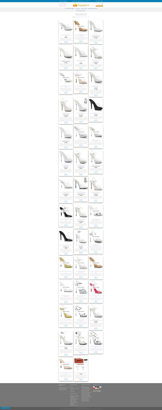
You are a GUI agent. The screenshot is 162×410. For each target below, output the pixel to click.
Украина (66, 387)
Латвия (60, 388)
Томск (85, 397)
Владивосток (84, 399)
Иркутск (83, 391)
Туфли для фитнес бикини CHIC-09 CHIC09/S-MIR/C (96, 347)
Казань (88, 391)
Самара (90, 396)
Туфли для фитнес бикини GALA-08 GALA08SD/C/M (81, 272)
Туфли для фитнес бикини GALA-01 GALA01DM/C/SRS (81, 193)
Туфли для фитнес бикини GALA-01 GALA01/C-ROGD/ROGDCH (80, 35)
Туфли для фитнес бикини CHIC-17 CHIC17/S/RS (81, 320)
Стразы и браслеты (84, 8)
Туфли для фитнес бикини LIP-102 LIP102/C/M (80, 140)
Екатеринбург (84, 390)
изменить (66, 3)
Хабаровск (88, 390)
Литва (62, 388)
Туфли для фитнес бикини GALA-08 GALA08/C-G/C (65, 320)
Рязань (88, 396)
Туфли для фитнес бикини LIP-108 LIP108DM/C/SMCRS (66, 114)
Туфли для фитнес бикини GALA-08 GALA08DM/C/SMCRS (96, 193)
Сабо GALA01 (72, 404)
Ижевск (85, 391)
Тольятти (88, 397)
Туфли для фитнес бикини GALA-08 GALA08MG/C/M (96, 61)
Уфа (85, 398)
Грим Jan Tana (78, 8)
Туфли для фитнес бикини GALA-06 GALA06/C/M (81, 245)
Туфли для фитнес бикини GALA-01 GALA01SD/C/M (81, 61)
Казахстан (60, 387)
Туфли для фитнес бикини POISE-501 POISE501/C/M (96, 141)
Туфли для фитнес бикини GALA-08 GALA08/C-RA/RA (95, 296)
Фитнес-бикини (72, 403)
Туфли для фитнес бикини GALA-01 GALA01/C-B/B (65, 245)
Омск (82, 395)
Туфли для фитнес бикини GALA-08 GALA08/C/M (81, 220)
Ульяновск (87, 398)
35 (76, 17)
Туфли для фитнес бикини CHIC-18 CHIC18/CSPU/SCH (96, 245)
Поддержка (72, 389)
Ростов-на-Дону (84, 396)
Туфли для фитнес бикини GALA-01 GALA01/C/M (96, 35)
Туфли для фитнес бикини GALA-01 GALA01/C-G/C (65, 272)
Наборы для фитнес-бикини (80, 10)
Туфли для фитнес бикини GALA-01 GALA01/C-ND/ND (65, 373)
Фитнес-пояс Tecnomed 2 (74, 405)
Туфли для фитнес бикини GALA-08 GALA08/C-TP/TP (80, 86)
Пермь (90, 395)
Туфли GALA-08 (72, 396)
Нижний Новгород (86, 393)
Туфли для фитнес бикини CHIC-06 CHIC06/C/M (66, 346)
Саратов (83, 397)
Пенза (87, 395)
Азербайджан (61, 389)
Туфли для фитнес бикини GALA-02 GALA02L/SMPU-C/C (96, 220)
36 (78, 17)
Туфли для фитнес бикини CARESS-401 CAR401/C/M (65, 193)
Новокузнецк (84, 394)
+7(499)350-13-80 (62, 5)
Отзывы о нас (72, 391)
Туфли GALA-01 (72, 395)
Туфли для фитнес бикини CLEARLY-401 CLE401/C (65, 86)
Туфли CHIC (77, 396)
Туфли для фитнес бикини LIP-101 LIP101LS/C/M (81, 114)
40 (85, 17)
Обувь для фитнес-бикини (70, 8)
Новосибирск (88, 394)
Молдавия (64, 389)
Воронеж (87, 399)
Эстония (64, 388)
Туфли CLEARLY (72, 397)
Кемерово (83, 392)
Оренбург (84, 395)
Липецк (86, 392)
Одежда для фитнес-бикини (92, 8)
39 (83, 17)
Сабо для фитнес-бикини (74, 402)
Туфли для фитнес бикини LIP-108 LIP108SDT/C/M (81, 166)
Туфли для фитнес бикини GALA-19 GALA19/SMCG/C (81, 296)
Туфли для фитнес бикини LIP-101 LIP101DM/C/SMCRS (96, 86)
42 (88, 17)
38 (81, 17)
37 (79, 17)
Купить (81, 41)
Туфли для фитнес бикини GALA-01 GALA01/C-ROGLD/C (95, 272)
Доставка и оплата (62, 1)
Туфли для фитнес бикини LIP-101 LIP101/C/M (65, 140)
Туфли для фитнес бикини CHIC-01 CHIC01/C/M (66, 60)
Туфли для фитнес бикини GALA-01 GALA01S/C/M (66, 296)
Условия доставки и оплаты (74, 388)
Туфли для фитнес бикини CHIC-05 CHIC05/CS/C (81, 347)
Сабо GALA (77, 395)
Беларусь (63, 387)
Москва (63, 3)
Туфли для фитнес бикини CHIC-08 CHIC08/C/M (95, 320)
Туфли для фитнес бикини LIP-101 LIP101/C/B (95, 113)
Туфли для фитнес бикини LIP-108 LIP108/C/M (95, 165)
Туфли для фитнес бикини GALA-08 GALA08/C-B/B (65, 220)
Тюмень (83, 398)
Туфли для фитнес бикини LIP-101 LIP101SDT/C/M (66, 166)
